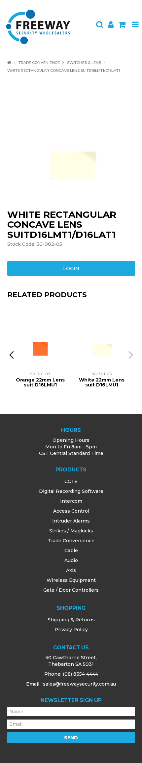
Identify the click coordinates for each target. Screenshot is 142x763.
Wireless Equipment (71, 580)
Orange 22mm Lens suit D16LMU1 (40, 382)
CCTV (71, 481)
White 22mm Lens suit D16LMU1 (101, 382)
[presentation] (12, 354)
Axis (71, 570)
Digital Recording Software (71, 491)
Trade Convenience (39, 62)
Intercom (71, 501)
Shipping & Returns (71, 620)
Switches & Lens (84, 62)
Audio (71, 560)
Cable (71, 550)
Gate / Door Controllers (71, 590)
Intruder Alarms (71, 521)
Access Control (71, 511)
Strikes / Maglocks (71, 531)
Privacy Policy (71, 630)
